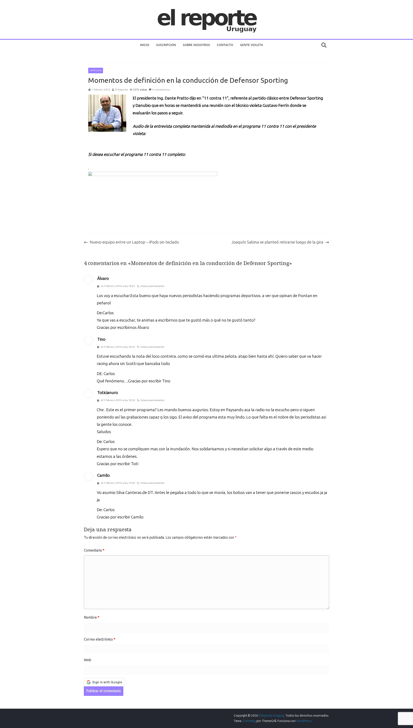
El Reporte (121, 89)
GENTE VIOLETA (251, 45)
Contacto (225, 45)
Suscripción (166, 45)
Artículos (95, 70)
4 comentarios (161, 89)
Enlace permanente (152, 286)
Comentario (94, 550)
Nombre (91, 617)
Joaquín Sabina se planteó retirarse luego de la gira (277, 242)
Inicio (144, 45)
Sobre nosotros (196, 45)
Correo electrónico (99, 639)
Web (87, 660)
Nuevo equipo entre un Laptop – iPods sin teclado (134, 242)
